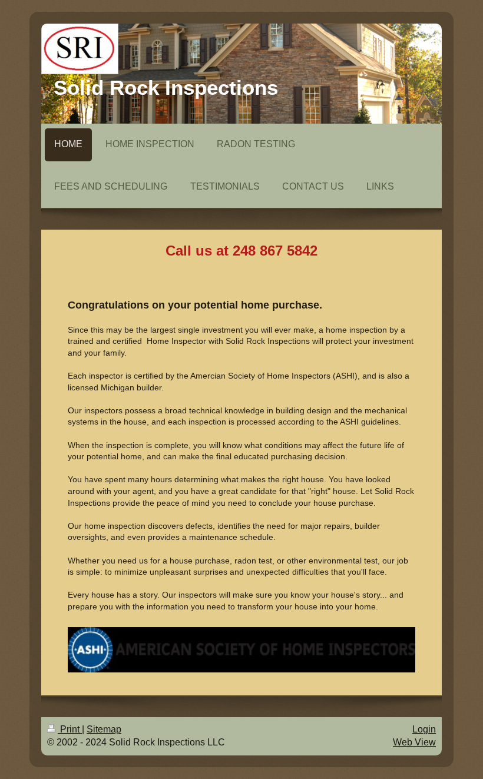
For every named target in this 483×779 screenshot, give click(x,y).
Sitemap (104, 729)
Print (70, 729)
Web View (414, 742)
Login (424, 729)
